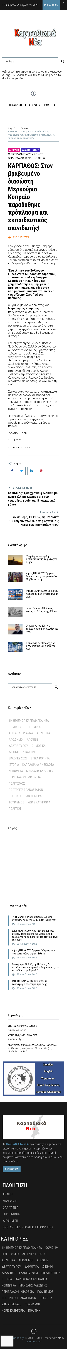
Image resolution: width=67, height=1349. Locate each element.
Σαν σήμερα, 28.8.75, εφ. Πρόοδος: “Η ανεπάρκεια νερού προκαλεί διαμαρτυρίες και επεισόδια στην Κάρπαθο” (35, 967)
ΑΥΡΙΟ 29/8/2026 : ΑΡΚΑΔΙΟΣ (22, 1035)
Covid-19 (15, 727)
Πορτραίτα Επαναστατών (26, 790)
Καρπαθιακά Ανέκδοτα (38, 764)
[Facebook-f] (33, 93)
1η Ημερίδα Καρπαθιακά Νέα (29, 720)
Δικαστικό (29, 752)
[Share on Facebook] (12, 471)
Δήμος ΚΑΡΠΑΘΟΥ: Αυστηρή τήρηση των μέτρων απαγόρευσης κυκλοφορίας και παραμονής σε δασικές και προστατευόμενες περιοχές (35, 935)
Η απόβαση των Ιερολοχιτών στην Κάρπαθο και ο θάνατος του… (40, 646)
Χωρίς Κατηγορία (39, 802)
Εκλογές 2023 (18, 758)
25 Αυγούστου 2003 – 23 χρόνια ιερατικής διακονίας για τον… (42, 628)
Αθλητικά (43, 733)
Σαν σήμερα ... (34, 796)
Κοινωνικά (16, 771)
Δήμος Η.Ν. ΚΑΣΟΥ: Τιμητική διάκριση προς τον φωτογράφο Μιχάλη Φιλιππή (42, 576)
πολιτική (15, 808)
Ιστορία (14, 764)
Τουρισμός (16, 802)
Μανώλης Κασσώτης (40, 771)
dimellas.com (33, 1341)
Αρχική (11, 128)
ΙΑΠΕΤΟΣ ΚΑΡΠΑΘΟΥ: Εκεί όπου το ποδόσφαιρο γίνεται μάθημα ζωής (42, 593)
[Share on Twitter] (22, 471)
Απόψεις (25, 128)
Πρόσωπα (15, 796)
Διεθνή (14, 752)
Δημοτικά (38, 746)
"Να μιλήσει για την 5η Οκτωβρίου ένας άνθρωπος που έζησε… (42, 559)
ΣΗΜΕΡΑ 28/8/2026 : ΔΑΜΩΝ (22, 1026)
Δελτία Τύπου (30, 150)
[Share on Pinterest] (41, 471)
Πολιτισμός (17, 783)
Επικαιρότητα (40, 758)
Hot (27, 727)
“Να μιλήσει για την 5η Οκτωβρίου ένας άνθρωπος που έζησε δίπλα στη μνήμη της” (34, 918)
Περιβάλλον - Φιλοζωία (25, 777)
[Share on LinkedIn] (31, 471)
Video (37, 727)
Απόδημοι (16, 739)
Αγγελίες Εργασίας (21, 733)
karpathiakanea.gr (13, 1338)
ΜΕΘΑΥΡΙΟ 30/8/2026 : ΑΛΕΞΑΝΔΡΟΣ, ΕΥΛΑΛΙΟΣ (32, 1044)
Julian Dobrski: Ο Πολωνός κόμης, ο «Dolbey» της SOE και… (42, 610)
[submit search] (62, 61)
